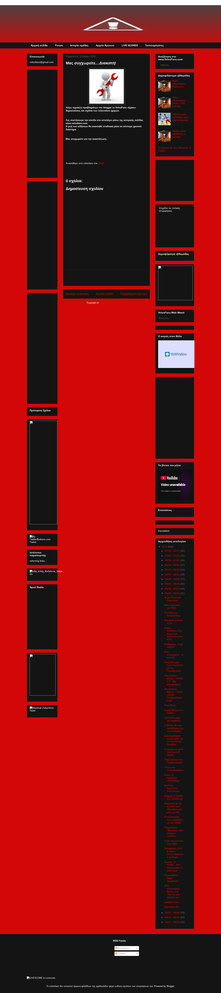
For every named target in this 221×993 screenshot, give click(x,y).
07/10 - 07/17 (172, 550)
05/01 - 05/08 (172, 912)
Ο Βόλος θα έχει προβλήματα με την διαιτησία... (174, 728)
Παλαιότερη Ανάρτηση (133, 293)
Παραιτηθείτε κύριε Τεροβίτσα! (171, 878)
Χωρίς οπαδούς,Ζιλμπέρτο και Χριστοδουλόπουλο (173, 633)
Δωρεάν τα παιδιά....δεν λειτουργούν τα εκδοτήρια (173, 866)
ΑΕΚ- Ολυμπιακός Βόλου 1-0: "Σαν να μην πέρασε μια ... (173, 891)
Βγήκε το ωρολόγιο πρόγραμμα (171, 778)
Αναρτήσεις (123, 948)
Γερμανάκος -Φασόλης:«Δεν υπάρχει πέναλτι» (174, 831)
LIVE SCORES (130, 45)
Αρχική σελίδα (39, 45)
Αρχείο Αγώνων (105, 45)
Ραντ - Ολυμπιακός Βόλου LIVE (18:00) (179, 101)
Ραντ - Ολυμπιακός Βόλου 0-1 (179, 84)
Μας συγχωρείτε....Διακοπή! (173, 654)
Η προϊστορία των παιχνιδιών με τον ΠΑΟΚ (173, 819)
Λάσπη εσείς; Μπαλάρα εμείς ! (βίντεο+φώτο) (181, 117)
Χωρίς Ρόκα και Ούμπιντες (172, 599)
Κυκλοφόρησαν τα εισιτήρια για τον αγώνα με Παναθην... (173, 740)
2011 (164, 546)
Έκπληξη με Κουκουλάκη (172, 614)
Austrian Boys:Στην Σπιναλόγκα (171, 788)
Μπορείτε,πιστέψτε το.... (173, 622)
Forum (59, 45)
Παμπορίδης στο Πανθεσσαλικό (173, 761)
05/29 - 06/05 (172, 579)
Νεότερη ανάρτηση (77, 293)
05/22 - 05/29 (172, 583)
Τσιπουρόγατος (154, 45)
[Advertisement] (106, 278)
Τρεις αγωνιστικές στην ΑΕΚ (173, 842)
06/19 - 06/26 (172, 565)
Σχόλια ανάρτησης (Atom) (113, 302)
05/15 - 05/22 (172, 588)
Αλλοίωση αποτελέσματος (174, 769)
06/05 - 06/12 (172, 574)
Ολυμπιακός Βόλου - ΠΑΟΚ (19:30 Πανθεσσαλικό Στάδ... (173, 695)
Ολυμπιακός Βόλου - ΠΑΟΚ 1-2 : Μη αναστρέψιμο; (173, 680)
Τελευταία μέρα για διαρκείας (172, 719)
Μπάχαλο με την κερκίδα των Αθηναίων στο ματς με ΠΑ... (173, 807)
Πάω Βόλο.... (171, 705)
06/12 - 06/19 (172, 569)
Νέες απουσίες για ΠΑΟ (172, 606)
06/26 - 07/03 (172, 560)
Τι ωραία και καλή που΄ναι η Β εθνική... (173, 752)
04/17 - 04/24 (172, 922)
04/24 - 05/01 (172, 917)
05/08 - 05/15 (172, 593)
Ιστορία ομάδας (79, 45)
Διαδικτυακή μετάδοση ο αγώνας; (178, 134)
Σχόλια (121, 953)
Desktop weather (176, 354)
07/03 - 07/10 (172, 555)
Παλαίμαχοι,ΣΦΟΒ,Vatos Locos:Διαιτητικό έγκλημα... (173, 852)
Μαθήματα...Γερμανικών (173, 645)
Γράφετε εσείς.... (173, 902)
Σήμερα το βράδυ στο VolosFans (173, 797)
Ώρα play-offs (171, 906)
